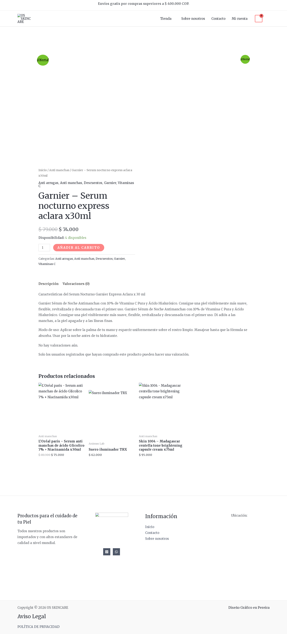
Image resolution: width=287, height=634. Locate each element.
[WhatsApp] (116, 551)
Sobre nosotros (193, 19)
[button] (268, 18)
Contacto (218, 19)
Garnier (110, 183)
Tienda (165, 19)
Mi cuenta (240, 19)
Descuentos (93, 183)
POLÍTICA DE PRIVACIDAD (38, 627)
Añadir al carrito (78, 248)
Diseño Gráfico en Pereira (249, 608)
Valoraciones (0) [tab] (76, 284)
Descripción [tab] (48, 284)
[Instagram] (106, 551)
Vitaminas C (46, 264)
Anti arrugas (48, 183)
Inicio (42, 170)
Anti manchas (59, 170)
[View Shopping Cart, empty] (258, 19)
